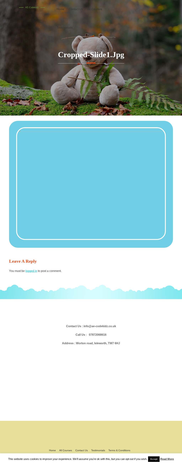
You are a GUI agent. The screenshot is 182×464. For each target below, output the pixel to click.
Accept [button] (153, 459)
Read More (167, 458)
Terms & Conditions (119, 450)
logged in (31, 270)
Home (52, 450)
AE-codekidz (32, 7)
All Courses (65, 450)
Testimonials (65, 27)
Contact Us (81, 450)
